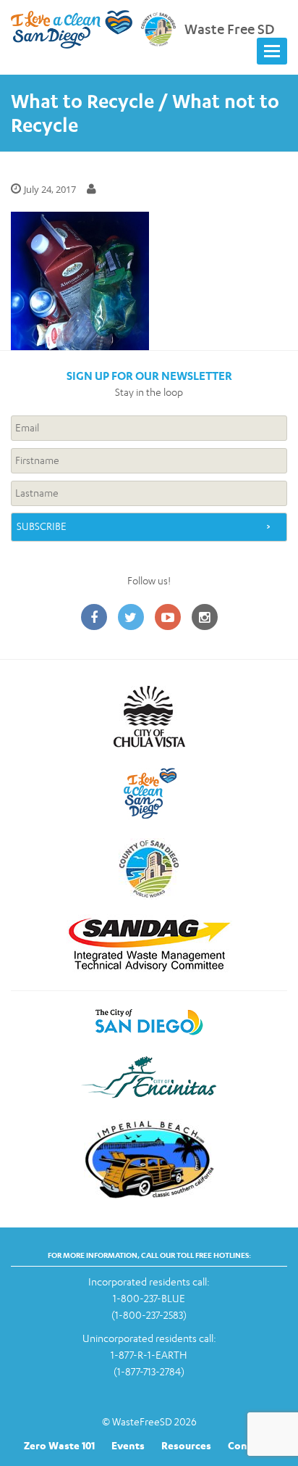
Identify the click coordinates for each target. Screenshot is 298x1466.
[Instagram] (205, 618)
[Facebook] (94, 618)
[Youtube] (168, 618)
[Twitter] (131, 618)
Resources (186, 1445)
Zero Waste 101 (59, 1445)
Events (128, 1445)
